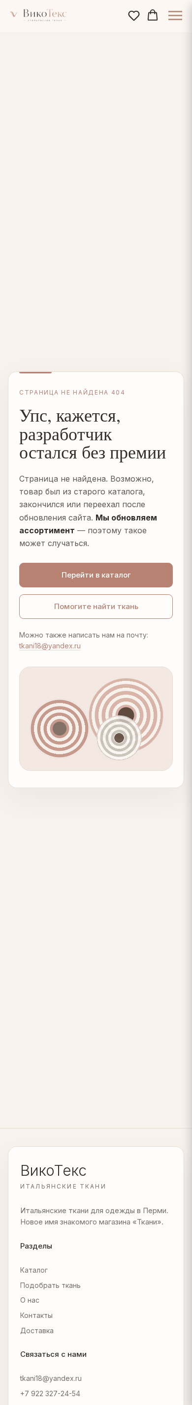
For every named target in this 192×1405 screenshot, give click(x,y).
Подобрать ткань (50, 1285)
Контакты (36, 1315)
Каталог (34, 1270)
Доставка (37, 1330)
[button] (134, 15)
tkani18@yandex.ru (50, 645)
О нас (29, 1300)
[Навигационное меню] (175, 16)
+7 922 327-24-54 (50, 1393)
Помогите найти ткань (96, 606)
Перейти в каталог (96, 575)
